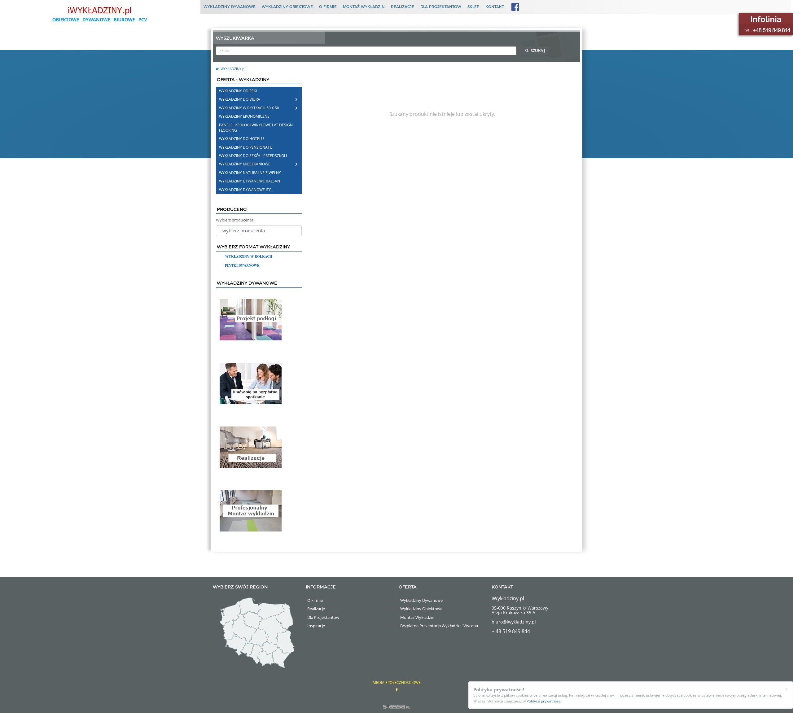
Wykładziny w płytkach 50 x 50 (249, 108)
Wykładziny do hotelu (241, 138)
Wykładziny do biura (239, 99)
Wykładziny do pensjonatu (246, 147)
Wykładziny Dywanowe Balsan (249, 181)
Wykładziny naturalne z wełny (250, 172)
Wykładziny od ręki (238, 91)
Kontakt (494, 6)
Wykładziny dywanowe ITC (245, 189)
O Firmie (328, 6)
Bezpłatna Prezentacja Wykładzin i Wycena (439, 625)
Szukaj (537, 50)
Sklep (473, 6)
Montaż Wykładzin (364, 6)
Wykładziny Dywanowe (230, 6)
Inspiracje (316, 625)
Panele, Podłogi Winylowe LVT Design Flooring (256, 128)
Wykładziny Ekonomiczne (244, 116)
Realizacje (402, 6)
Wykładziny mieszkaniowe (244, 164)
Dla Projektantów (440, 6)
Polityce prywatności (544, 701)
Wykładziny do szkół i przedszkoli (253, 155)
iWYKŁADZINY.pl (232, 68)
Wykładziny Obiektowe (287, 6)
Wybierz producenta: (235, 220)
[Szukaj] (512, 50)
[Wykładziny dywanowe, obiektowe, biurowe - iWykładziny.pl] (99, 14)
